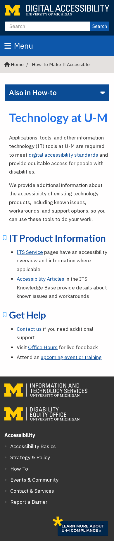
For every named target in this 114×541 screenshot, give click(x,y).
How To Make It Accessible (61, 64)
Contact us (29, 329)
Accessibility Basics (33, 446)
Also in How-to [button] (33, 92)
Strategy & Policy (30, 457)
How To (19, 468)
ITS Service (30, 252)
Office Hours (43, 347)
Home (17, 64)
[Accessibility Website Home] (57, 10)
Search (99, 26)
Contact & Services (32, 490)
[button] (57, 46)
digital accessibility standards (63, 154)
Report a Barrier (28, 501)
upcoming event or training (71, 357)
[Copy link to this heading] (4, 238)
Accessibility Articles (40, 278)
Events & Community (34, 479)
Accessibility (19, 435)
